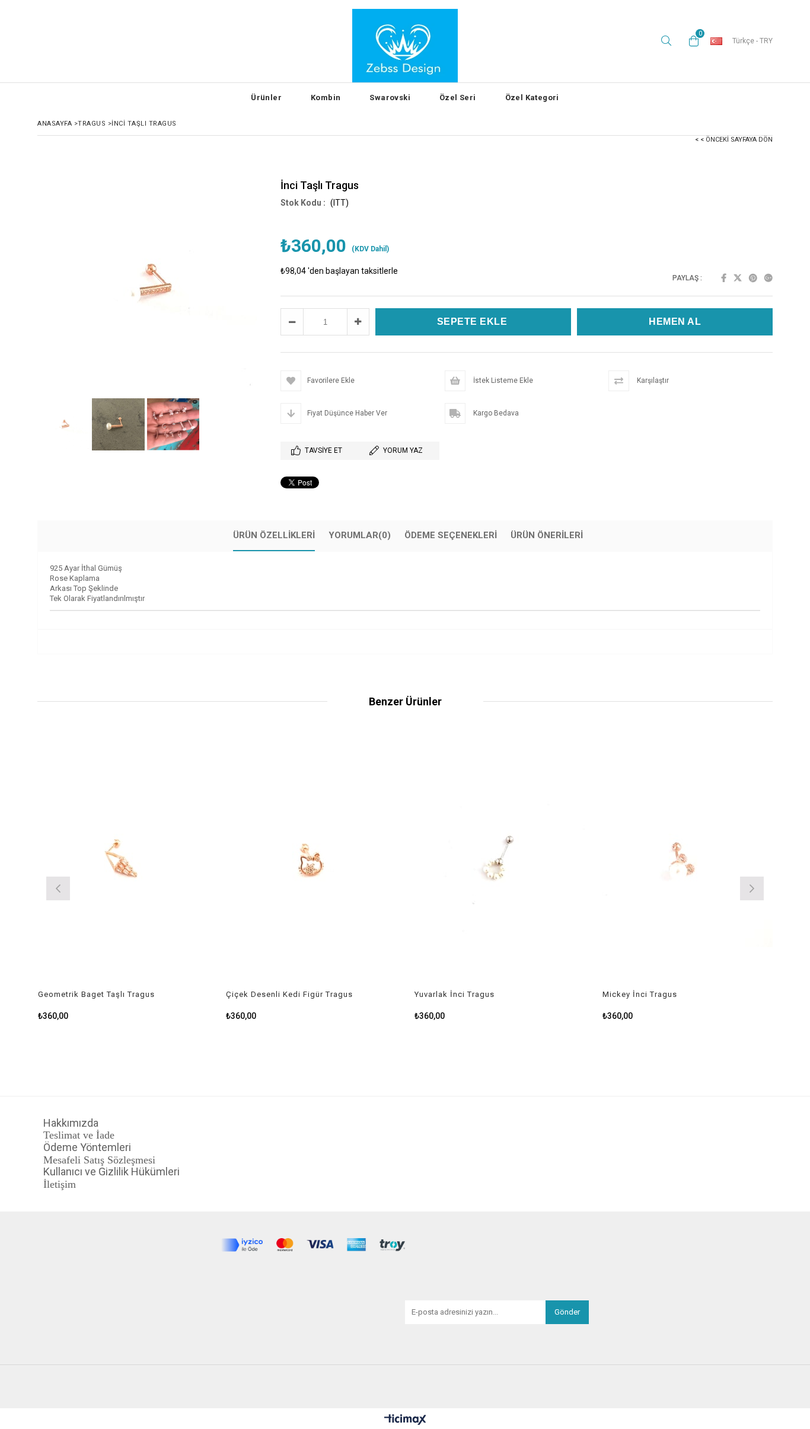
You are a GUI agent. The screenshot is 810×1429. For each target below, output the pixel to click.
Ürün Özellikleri (274, 535)
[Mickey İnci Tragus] (687, 862)
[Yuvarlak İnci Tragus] (499, 862)
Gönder (567, 1311)
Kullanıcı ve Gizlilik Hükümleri (112, 1172)
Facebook (723, 278)
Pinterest (753, 278)
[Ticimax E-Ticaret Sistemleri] (405, 1420)
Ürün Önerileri (547, 535)
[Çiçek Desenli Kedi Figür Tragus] (311, 862)
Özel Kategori (532, 97)
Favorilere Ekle (123, 877)
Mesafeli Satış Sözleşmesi (99, 1160)
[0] (691, 41)
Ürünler (266, 97)
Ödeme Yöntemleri (87, 1147)
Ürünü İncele (164, 877)
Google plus (768, 278)
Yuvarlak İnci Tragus (454, 994)
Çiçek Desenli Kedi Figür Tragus (289, 994)
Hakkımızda (70, 1123)
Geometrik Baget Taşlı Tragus (96, 994)
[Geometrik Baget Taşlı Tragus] (123, 862)
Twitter (738, 278)
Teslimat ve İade (78, 1135)
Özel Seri (457, 97)
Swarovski (389, 97)
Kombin (325, 97)
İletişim (59, 1184)
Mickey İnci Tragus (639, 994)
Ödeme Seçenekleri (450, 535)
